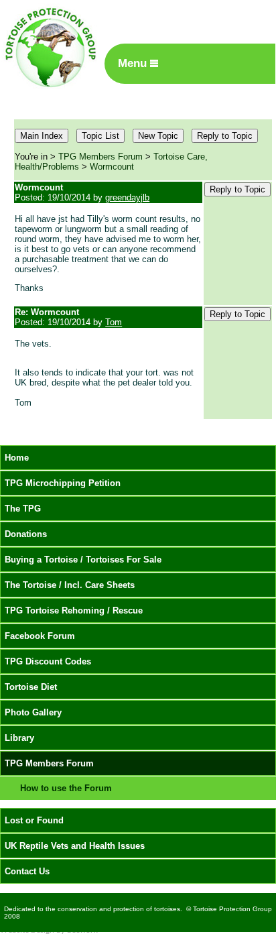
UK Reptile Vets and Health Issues (75, 846)
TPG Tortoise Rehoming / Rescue (74, 610)
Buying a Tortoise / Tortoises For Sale (83, 559)
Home (17, 458)
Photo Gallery (33, 712)
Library (19, 738)
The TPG (23, 509)
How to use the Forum (66, 788)
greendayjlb (127, 197)
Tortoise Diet (31, 687)
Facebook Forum (40, 636)
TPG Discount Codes (48, 661)
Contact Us (27, 871)
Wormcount (112, 167)
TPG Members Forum (100, 157)
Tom (113, 322)
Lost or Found (34, 820)
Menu (134, 63)
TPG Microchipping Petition (63, 483)
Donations (26, 534)
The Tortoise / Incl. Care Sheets (70, 585)
